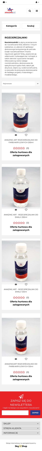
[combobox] (21, 83)
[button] (21, 424)
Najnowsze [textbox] (7, 83)
